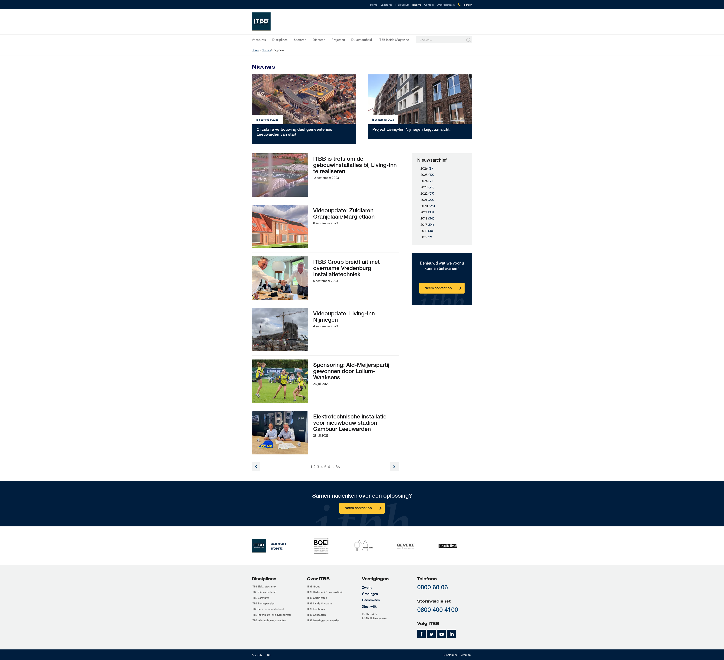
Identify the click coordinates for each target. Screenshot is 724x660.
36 (338, 466)
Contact (429, 4)
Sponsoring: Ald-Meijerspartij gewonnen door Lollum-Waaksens (351, 372)
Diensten (319, 40)
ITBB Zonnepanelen (263, 603)
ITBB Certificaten (317, 597)
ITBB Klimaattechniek (264, 592)
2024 (426, 181)
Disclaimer (450, 654)
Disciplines (280, 40)
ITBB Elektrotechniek (264, 586)
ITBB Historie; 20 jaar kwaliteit (325, 592)
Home (373, 4)
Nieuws (416, 4)
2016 (427, 230)
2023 (427, 187)
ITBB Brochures (316, 609)
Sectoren (300, 40)
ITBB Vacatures (260, 597)
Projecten (338, 40)
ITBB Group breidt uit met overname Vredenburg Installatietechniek (346, 269)
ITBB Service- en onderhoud (268, 609)
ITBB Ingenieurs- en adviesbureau (271, 614)
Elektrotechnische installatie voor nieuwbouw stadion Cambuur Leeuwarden (350, 424)
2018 (427, 218)
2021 (427, 199)
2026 (426, 168)
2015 (426, 237)
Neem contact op (438, 288)
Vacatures (386, 4)
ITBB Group (402, 4)
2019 (427, 212)
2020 (427, 206)
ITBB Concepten (316, 614)
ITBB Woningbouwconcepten (269, 620)
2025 (427, 174)
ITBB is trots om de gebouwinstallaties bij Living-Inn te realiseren (355, 166)
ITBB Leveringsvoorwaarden (323, 620)
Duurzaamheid (361, 40)
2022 (427, 193)
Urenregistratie (446, 4)
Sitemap (465, 654)
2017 (427, 224)
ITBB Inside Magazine (393, 40)
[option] (321, 545)
